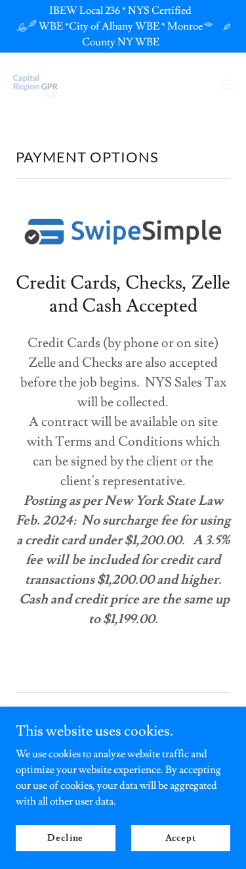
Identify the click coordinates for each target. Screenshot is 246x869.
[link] (36, 84)
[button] (228, 84)
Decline (65, 837)
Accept (180, 837)
